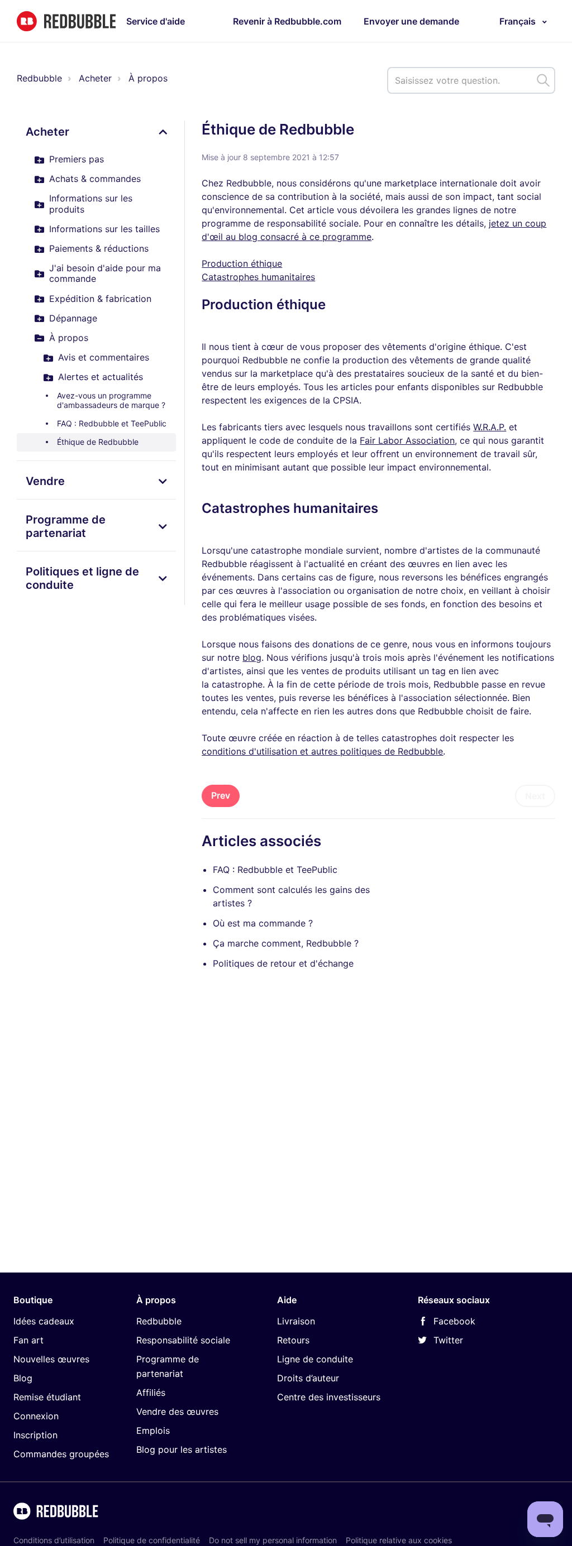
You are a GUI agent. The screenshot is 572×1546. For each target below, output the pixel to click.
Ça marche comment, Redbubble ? (286, 943)
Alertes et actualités (100, 376)
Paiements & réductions (99, 248)
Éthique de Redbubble (98, 441)
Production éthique (242, 263)
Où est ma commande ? (263, 923)
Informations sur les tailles (104, 228)
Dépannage (73, 318)
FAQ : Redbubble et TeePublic (111, 423)
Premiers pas (76, 159)
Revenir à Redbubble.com (287, 21)
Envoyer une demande (411, 21)
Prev (220, 795)
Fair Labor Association (407, 440)
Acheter (95, 78)
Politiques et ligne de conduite (82, 578)
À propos (148, 78)
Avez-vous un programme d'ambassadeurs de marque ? (111, 400)
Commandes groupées (61, 1453)
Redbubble (39, 78)
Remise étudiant (47, 1397)
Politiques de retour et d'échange (283, 963)
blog (251, 657)
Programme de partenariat (66, 526)
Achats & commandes (95, 178)
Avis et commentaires (103, 357)
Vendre (45, 481)
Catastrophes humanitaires (258, 276)
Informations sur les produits (90, 203)
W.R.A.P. (489, 427)
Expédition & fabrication (100, 298)
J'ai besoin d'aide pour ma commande (105, 273)
